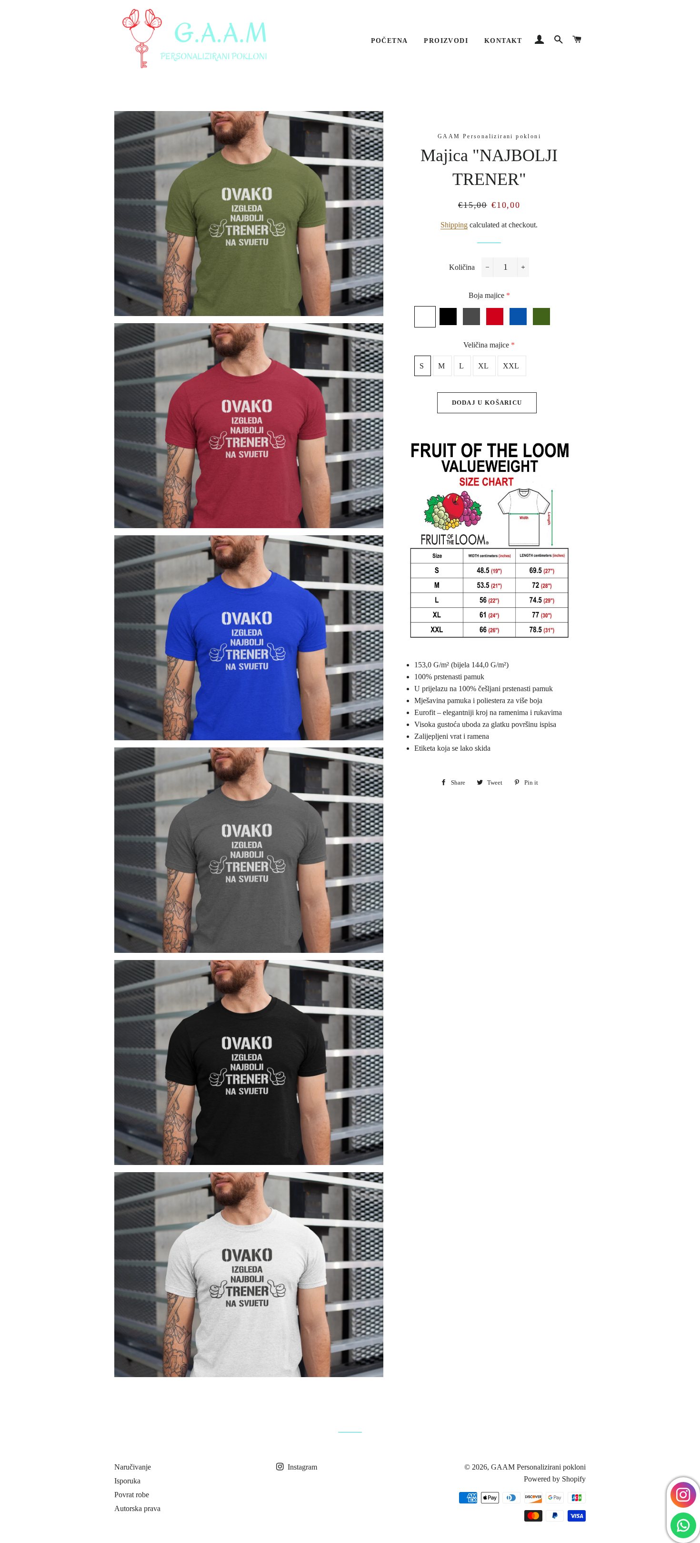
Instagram (301, 1467)
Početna (389, 40)
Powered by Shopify (555, 1479)
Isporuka (127, 1481)
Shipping (454, 225)
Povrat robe (131, 1495)
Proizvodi (446, 40)
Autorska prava (137, 1508)
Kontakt (503, 40)
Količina (462, 267)
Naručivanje (132, 1467)
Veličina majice (489, 345)
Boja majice (489, 295)
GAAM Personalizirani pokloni (538, 1467)
